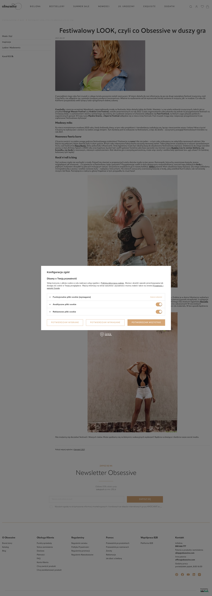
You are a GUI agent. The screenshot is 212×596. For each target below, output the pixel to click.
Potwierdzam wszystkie (146, 322)
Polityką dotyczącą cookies (112, 283)
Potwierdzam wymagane (105, 322)
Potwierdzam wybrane (65, 322)
